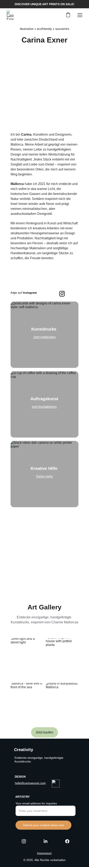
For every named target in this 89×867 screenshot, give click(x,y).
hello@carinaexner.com (30, 783)
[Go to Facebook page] (67, 841)
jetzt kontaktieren (44, 407)
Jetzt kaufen (44, 732)
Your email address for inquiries (36, 803)
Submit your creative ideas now (43, 825)
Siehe (41, 476)
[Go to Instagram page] (26, 841)
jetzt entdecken (45, 337)
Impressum (44, 853)
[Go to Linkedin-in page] (47, 841)
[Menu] (79, 15)
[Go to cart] (68, 15)
